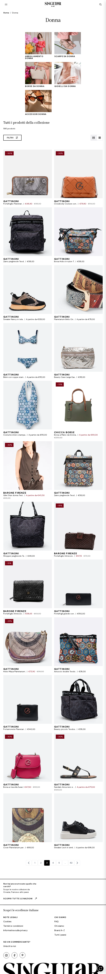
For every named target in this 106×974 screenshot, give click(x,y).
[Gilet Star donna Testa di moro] (27, 470)
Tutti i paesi (60, 934)
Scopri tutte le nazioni (18, 898)
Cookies (7, 921)
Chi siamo (59, 925)
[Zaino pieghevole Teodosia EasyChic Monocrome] (27, 235)
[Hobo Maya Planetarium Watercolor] (27, 645)
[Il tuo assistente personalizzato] (100, 968)
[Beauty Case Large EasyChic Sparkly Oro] (78, 351)
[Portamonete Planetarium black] (27, 703)
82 (71, 862)
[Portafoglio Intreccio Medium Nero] (27, 587)
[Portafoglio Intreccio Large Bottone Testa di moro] (78, 529)
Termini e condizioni (13, 925)
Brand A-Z (59, 930)
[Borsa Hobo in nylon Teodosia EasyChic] (78, 235)
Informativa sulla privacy (15, 930)
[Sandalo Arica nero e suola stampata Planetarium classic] (78, 762)
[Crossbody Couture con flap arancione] (78, 177)
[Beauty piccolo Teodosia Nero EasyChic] (78, 703)
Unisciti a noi (9, 946)
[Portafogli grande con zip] (78, 587)
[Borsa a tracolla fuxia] (27, 762)
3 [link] (47, 862)
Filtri (10, 137)
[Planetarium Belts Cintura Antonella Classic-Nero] (78, 293)
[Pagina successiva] (77, 863)
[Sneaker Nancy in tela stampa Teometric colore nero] (27, 293)
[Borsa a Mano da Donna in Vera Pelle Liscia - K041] (78, 410)
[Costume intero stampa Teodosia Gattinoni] (27, 410)
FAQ (56, 921)
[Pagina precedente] (28, 863)
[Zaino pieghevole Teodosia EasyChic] (78, 470)
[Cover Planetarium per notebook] (27, 821)
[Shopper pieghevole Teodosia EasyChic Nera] (27, 529)
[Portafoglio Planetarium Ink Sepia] (27, 177)
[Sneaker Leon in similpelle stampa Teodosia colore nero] (78, 821)
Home (6, 13)
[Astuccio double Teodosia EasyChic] (78, 645)
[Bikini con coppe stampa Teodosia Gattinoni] (27, 351)
